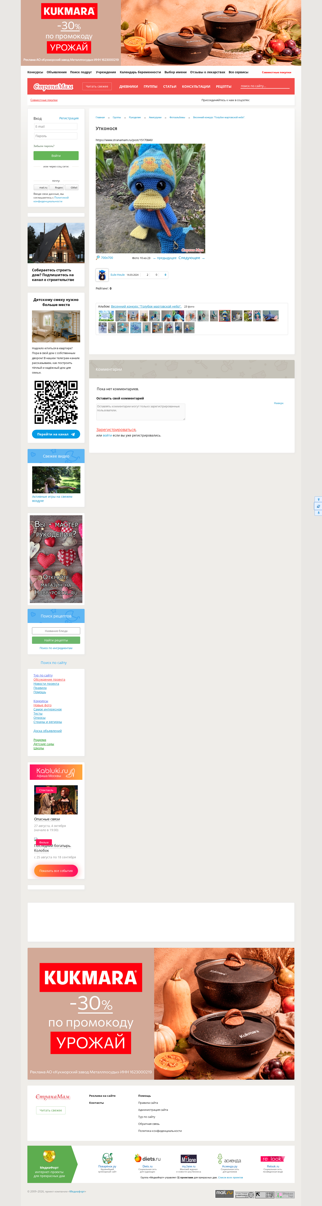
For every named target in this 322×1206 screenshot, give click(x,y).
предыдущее (167, 258)
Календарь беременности (140, 72)
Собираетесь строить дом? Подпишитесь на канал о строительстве (53, 275)
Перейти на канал (53, 434)
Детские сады (44, 744)
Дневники (128, 86)
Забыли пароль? (44, 146)
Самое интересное (48, 709)
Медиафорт (77, 1191)
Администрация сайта (153, 1110)
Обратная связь (149, 1124)
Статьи (169, 86)
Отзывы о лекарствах (207, 72)
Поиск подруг (81, 72)
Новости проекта (46, 684)
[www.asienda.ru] (230, 1163)
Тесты (38, 713)
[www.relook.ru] (273, 1163)
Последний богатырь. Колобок (52, 848)
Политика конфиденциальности (160, 1131)
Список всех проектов (230, 1177)
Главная (100, 117)
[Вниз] (318, 513)
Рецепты (224, 86)
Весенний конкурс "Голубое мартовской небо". (219, 117)
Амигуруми (155, 117)
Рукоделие (135, 117)
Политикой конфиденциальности (51, 199)
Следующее (189, 257)
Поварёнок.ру (107, 1166)
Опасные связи (47, 819)
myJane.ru (188, 1166)
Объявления (57, 72)
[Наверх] (318, 499)
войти (107, 435)
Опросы (40, 718)
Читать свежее (97, 86)
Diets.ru (147, 1166)
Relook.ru (273, 1166)
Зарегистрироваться (116, 429)
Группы (150, 86)
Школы (39, 748)
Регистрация (69, 118)
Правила (40, 688)
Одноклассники (59, 174)
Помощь (40, 692)
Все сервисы (238, 72)
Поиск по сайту (54, 662)
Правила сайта (148, 1103)
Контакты (96, 1103)
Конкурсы (35, 72)
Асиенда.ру (229, 1166)
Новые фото (42, 705)
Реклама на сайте (102, 1096)
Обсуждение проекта (49, 679)
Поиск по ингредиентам (56, 648)
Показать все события (56, 871)
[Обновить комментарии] (318, 506)
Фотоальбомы (177, 117)
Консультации (196, 86)
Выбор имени (176, 72)
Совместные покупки (276, 72)
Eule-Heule (118, 275)
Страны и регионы (48, 722)
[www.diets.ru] (147, 1163)
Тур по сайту (43, 675)
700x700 (107, 258)
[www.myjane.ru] (189, 1163)
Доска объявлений (48, 731)
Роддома (40, 740)
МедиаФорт (49, 1167)
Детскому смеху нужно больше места (56, 302)
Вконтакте (53, 174)
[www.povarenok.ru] (107, 1163)
